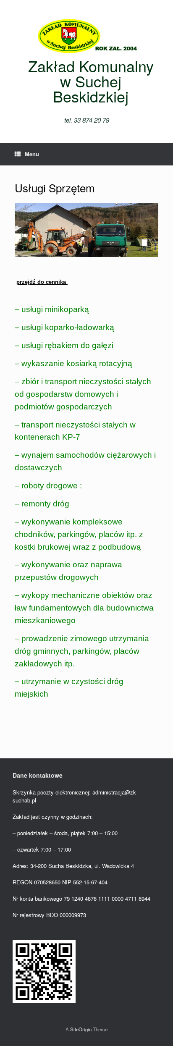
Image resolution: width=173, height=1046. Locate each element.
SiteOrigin (81, 1029)
